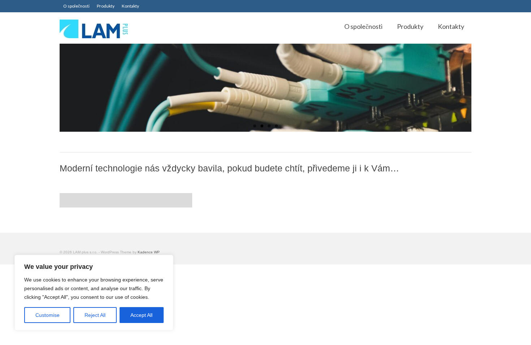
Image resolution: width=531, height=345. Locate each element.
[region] (93, 293)
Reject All (95, 315)
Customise (47, 315)
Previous (53, 87)
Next (477, 87)
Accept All (141, 315)
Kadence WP (149, 252)
